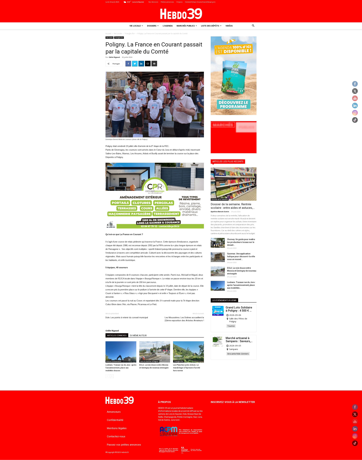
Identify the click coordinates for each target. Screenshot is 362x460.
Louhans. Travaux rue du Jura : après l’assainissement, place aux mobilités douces (120, 368)
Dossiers (151, 25)
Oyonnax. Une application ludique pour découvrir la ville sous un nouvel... (241, 256)
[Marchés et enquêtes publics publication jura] (234, 152)
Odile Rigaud (114, 57)
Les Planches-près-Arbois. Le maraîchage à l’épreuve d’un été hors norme (186, 368)
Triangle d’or (130, 33)
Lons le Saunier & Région (149, 361)
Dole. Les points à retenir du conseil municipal (126, 317)
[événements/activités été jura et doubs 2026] (234, 114)
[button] (253, 26)
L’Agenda (168, 25)
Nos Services (153, 2)
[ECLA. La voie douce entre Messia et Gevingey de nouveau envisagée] (154, 352)
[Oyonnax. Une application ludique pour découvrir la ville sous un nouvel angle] (218, 257)
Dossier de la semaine (220, 199)
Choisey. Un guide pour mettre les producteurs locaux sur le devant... (241, 242)
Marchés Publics (186, 25)
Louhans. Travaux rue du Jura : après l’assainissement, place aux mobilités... (241, 285)
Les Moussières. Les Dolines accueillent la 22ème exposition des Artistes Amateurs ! (184, 319)
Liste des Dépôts (210, 25)
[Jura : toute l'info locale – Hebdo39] (181, 13)
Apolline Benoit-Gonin (220, 211)
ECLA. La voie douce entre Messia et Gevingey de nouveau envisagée (241, 271)
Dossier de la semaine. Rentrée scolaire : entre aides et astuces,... (233, 206)
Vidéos (229, 25)
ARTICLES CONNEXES (117, 335)
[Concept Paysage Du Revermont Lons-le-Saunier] (154, 230)
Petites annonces (167, 2)
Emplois (179, 2)
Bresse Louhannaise (113, 361)
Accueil (108, 33)
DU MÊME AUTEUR (138, 335)
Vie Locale (135, 25)
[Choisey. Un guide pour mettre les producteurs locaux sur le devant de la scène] (218, 243)
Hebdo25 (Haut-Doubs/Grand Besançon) (200, 2)
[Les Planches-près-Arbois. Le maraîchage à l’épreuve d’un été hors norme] (188, 352)
